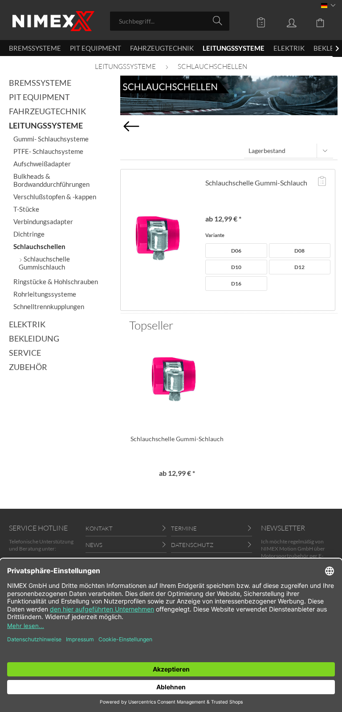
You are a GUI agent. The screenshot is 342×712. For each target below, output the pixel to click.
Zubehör (28, 367)
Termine (184, 528)
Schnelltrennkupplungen (48, 306)
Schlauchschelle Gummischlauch (44, 263)
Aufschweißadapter (42, 164)
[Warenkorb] (315, 20)
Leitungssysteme (46, 125)
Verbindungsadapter (43, 221)
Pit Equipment (39, 97)
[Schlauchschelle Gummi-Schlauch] (160, 240)
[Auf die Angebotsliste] (322, 181)
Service (25, 353)
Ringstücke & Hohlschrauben (55, 282)
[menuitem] (170, 21)
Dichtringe (29, 234)
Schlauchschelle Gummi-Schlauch (256, 182)
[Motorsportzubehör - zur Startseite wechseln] (53, 21)
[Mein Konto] (285, 20)
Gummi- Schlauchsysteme (51, 139)
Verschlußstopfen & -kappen (54, 197)
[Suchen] (218, 20)
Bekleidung (34, 338)
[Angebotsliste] (254, 20)
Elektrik (27, 324)
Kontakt (99, 528)
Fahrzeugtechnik (47, 111)
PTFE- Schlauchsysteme (48, 151)
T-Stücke (26, 209)
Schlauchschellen (39, 246)
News (94, 544)
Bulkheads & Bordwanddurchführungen (51, 180)
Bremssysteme (40, 83)
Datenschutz (192, 544)
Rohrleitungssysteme (44, 294)
